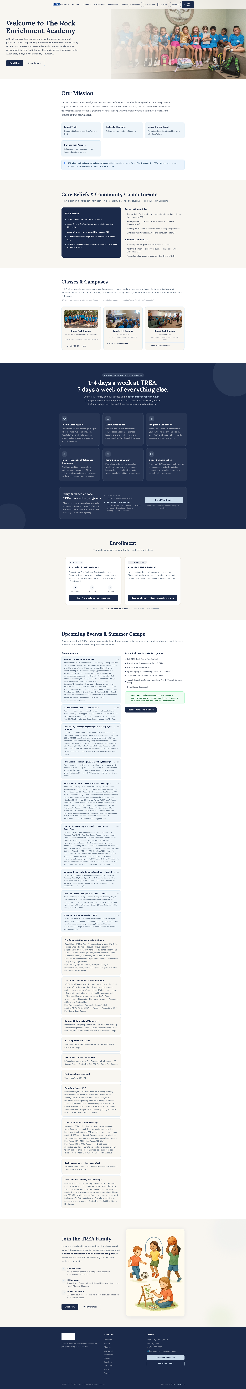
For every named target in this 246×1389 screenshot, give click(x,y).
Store (165, 4)
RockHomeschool (177, 1384)
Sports (107, 1373)
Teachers (136, 4)
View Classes (34, 63)
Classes (86, 4)
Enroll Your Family (164, 500)
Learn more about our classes (116, 608)
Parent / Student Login (165, 1357)
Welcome (64, 4)
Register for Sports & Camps (141, 710)
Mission (75, 4)
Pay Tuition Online (165, 1363)
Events (125, 4)
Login (176, 4)
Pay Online (188, 4)
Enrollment (113, 4)
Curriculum (99, 4)
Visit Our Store (90, 1307)
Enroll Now (14, 63)
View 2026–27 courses (76, 346)
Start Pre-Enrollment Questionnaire (93, 598)
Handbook (151, 4)
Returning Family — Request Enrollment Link (152, 598)
